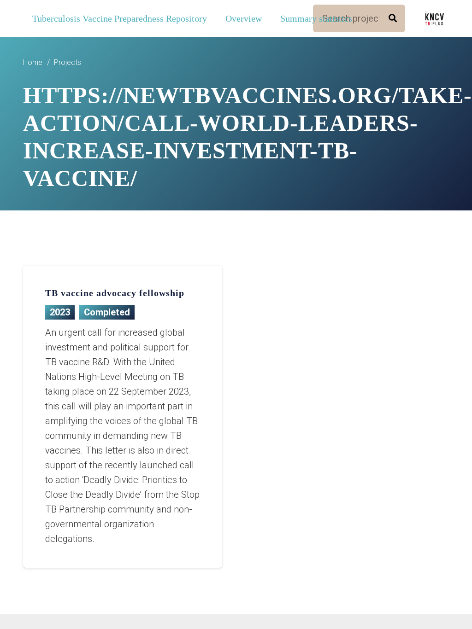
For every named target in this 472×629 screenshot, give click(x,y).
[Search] (393, 18)
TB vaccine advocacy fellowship (114, 293)
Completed (107, 312)
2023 (60, 312)
